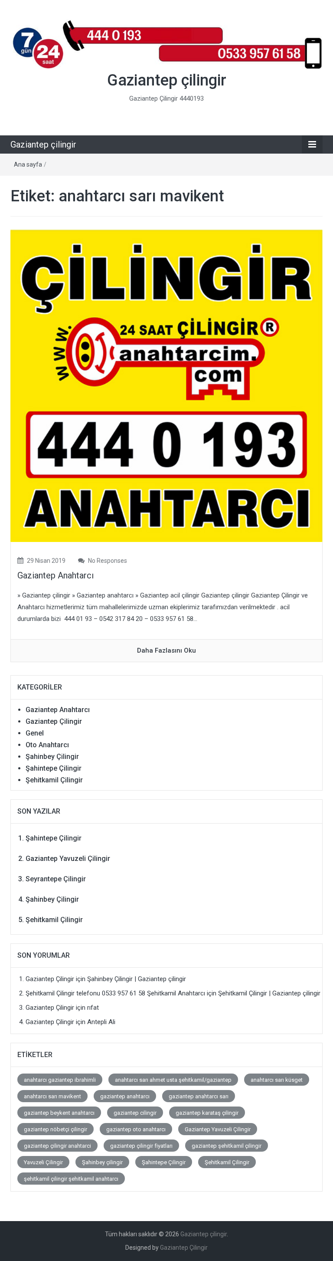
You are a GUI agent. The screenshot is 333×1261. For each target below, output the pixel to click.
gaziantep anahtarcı (125, 1096)
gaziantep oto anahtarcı (136, 1129)
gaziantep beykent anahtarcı (59, 1113)
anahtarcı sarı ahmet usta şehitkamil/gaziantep (173, 1080)
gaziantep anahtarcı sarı (199, 1096)
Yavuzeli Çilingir (43, 1162)
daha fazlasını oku (166, 650)
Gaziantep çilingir (166, 80)
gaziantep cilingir (135, 1113)
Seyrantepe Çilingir (56, 879)
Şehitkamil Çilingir (54, 780)
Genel (35, 733)
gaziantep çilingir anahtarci (57, 1146)
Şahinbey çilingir (102, 1162)
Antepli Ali (101, 1022)
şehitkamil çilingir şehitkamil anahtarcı (71, 1179)
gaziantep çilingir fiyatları (141, 1146)
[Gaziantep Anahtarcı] (166, 385)
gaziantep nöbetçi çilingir (55, 1129)
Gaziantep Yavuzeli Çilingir (68, 858)
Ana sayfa (28, 164)
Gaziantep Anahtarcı (55, 575)
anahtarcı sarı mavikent (52, 1096)
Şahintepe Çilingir (54, 768)
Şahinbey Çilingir (52, 756)
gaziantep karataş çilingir (207, 1113)
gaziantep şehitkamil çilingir (226, 1146)
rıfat (93, 1007)
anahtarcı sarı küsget (277, 1080)
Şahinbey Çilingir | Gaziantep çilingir (136, 979)
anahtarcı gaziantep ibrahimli (60, 1080)
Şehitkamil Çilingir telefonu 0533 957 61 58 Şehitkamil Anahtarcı (115, 993)
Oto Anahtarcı (47, 745)
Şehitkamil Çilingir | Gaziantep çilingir (269, 993)
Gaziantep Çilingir (54, 721)
